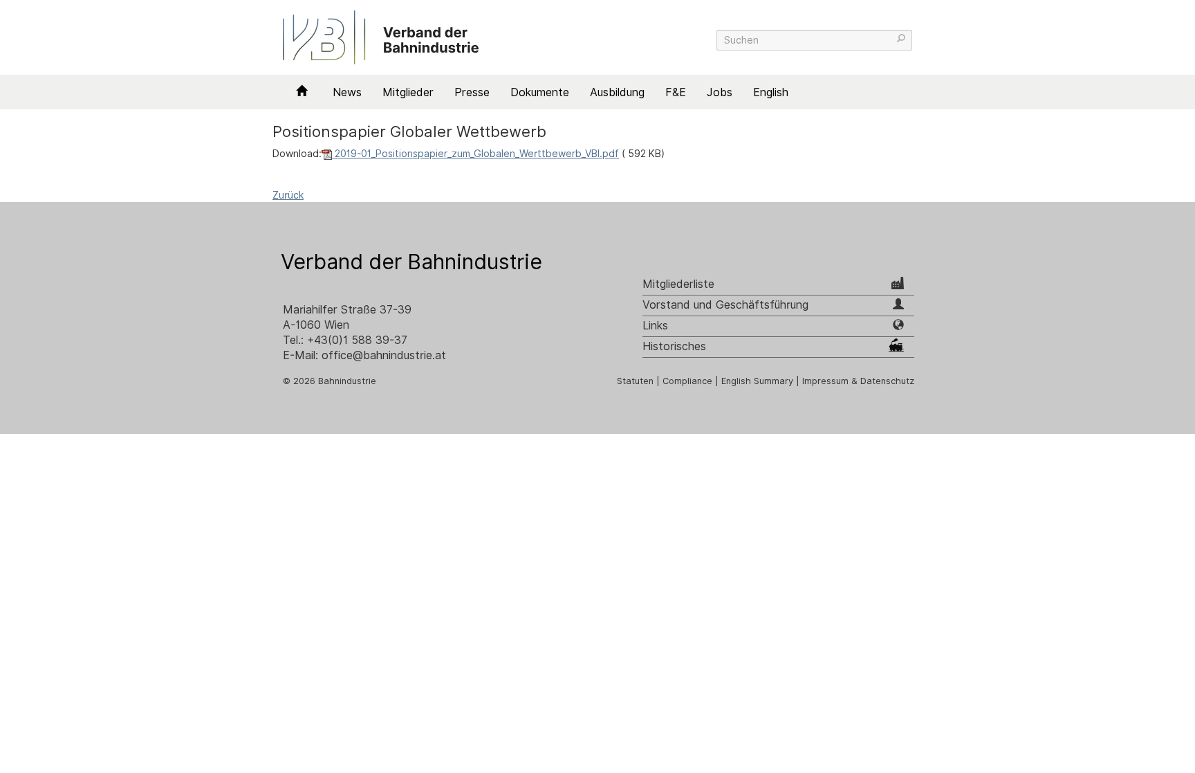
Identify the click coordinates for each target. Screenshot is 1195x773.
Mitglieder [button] (408, 92)
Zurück (288, 195)
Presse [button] (472, 92)
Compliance (687, 381)
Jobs (719, 92)
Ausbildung (617, 92)
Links (655, 325)
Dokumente (539, 92)
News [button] (347, 92)
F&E (675, 92)
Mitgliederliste (678, 284)
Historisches (674, 346)
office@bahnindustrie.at (384, 355)
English (770, 92)
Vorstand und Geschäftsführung (725, 304)
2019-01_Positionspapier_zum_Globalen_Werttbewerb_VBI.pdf (475, 153)
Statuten (635, 381)
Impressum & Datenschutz (858, 381)
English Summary (757, 381)
